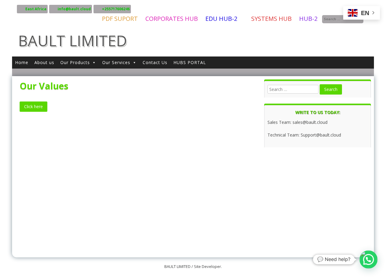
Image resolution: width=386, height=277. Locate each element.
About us (44, 62)
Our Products (75, 62)
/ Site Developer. (206, 266)
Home (21, 62)
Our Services (116, 62)
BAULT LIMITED (72, 40)
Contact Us (155, 62)
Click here (33, 106)
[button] (368, 259)
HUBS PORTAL (189, 62)
